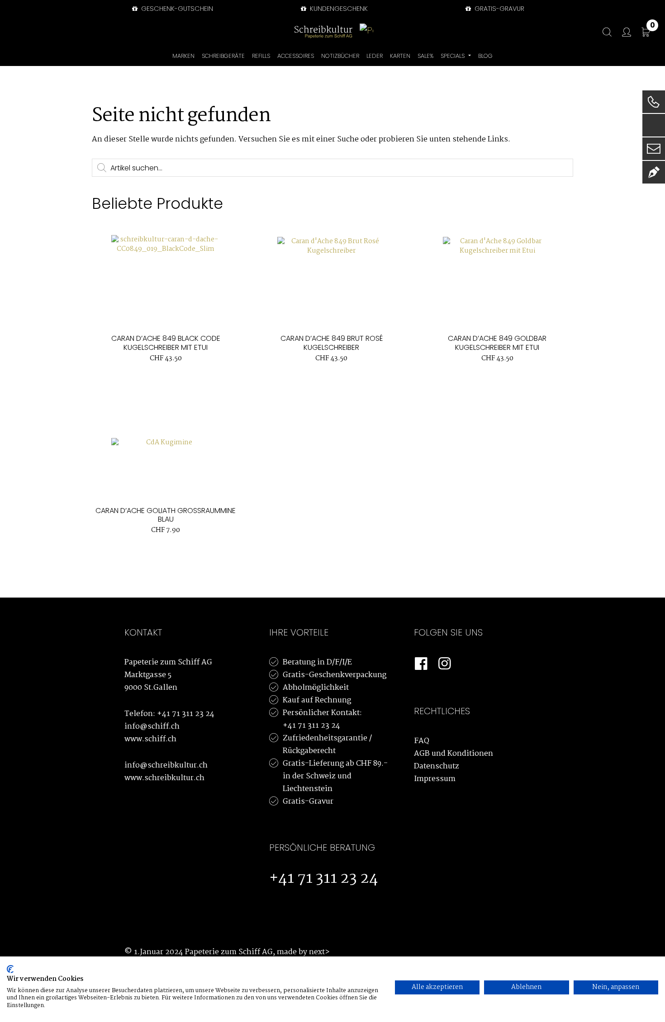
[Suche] (603, 32)
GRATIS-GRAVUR (498, 8)
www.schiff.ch (150, 739)
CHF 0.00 (652, 26)
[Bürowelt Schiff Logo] (366, 32)
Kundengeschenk (338, 8)
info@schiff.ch (152, 727)
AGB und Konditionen (453, 754)
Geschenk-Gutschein (176, 8)
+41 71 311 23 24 (185, 714)
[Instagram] (444, 664)
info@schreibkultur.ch (166, 765)
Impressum (435, 779)
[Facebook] (421, 664)
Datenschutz (436, 766)
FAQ (421, 741)
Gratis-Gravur (308, 802)
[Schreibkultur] (323, 32)
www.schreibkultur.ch (164, 778)
